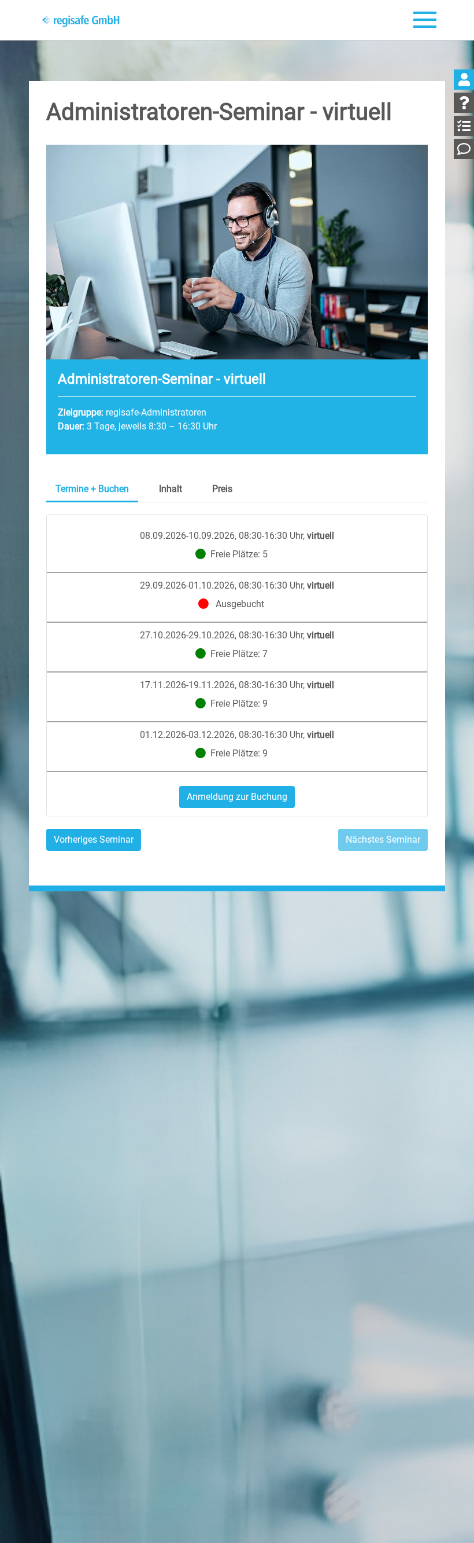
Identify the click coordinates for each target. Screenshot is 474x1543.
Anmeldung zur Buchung (237, 796)
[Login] (464, 79)
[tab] (92, 489)
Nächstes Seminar (383, 839)
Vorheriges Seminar (94, 839)
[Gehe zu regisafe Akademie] (81, 20)
